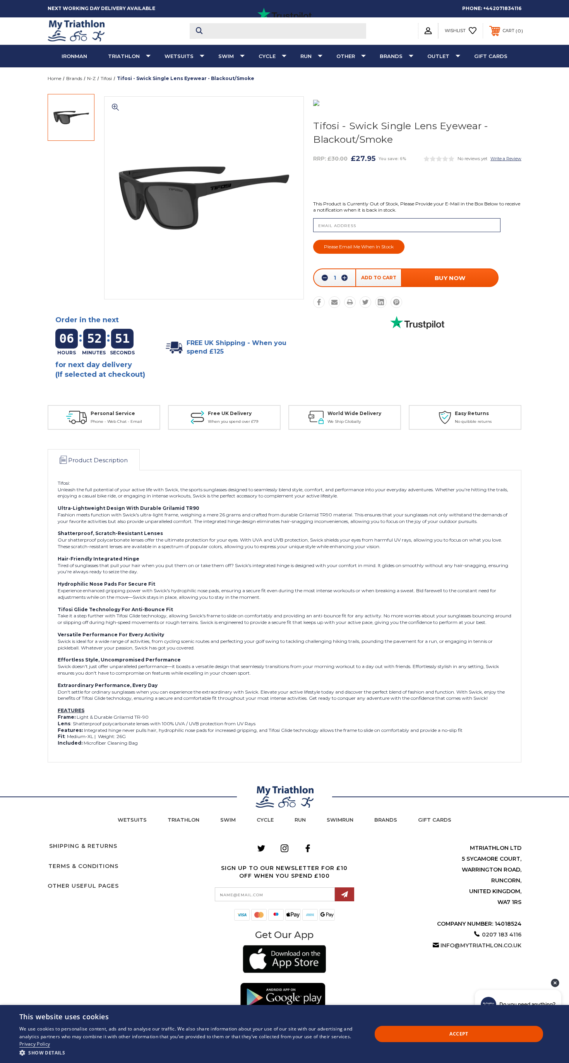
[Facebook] (319, 302)
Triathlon (124, 56)
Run (306, 56)
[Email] (334, 302)
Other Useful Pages (83, 885)
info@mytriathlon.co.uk (480, 945)
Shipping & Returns (83, 846)
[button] (284, 960)
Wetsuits (179, 56)
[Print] (350, 302)
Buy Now (450, 278)
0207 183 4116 (501, 934)
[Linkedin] (381, 302)
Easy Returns (472, 413)
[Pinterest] (396, 302)
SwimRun (340, 820)
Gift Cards (490, 56)
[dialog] (284, 1034)
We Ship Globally (344, 421)
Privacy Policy (34, 1044)
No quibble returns (473, 421)
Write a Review (505, 158)
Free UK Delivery (230, 413)
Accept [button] (458, 1034)
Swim (226, 56)
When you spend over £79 (233, 421)
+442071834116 (502, 8)
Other (345, 56)
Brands (391, 56)
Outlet (438, 56)
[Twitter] (365, 302)
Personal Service (113, 413)
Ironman (74, 56)
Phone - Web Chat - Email (116, 421)
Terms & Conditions (83, 866)
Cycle (267, 56)
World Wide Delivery (354, 413)
